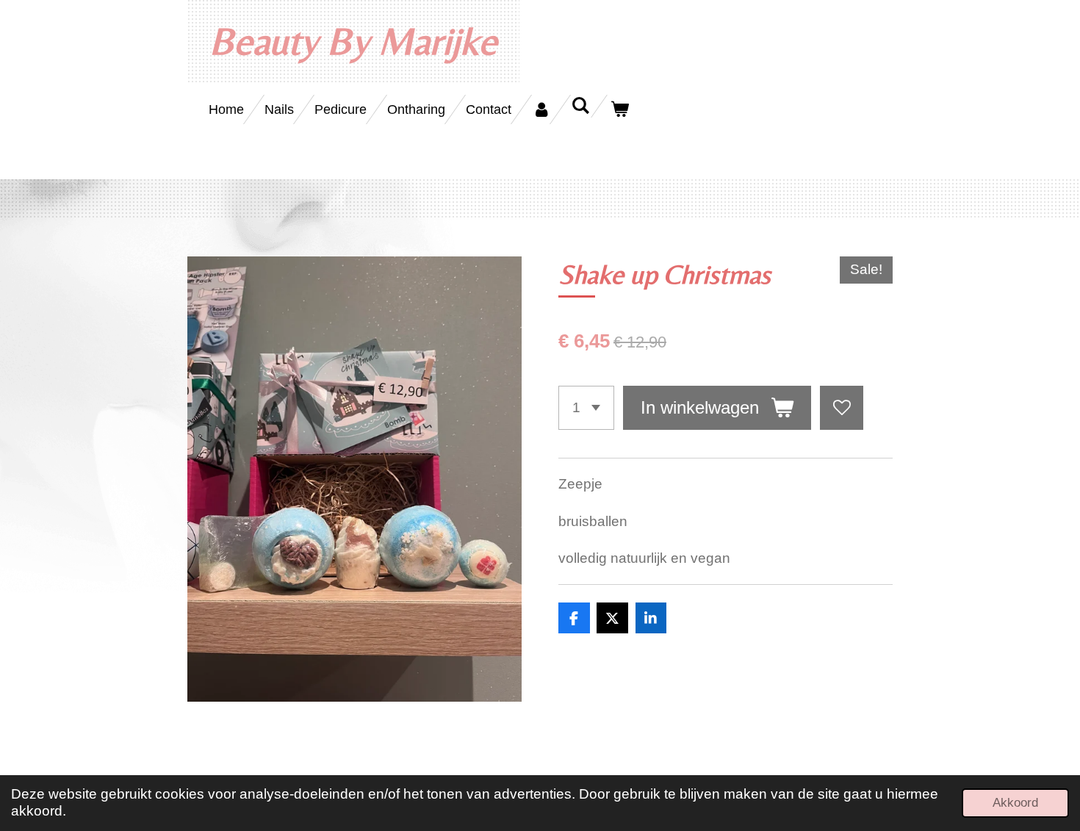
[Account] (541, 109)
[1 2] (586, 407)
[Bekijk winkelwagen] (619, 109)
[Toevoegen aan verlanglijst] (841, 407)
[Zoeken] (580, 106)
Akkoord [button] (1015, 803)
